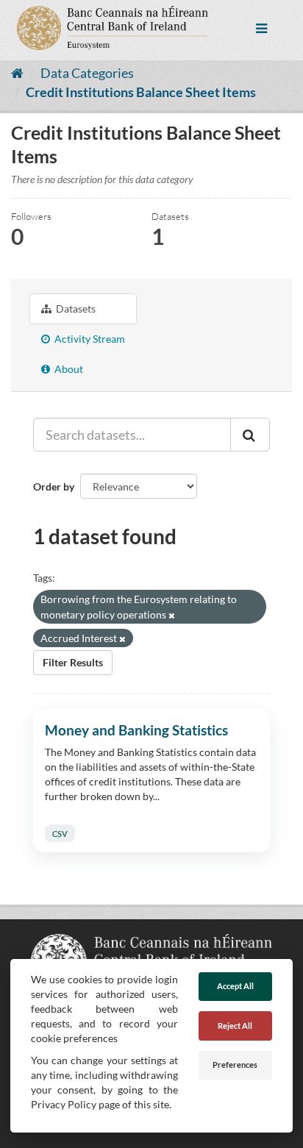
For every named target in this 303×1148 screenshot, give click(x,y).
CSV (60, 833)
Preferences (235, 1064)
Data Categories (87, 73)
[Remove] (171, 615)
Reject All (235, 1025)
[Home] (17, 73)
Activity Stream (88, 338)
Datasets (75, 308)
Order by (53, 486)
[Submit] (250, 435)
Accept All (235, 986)
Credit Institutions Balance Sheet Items (141, 92)
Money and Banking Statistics (136, 729)
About (67, 369)
